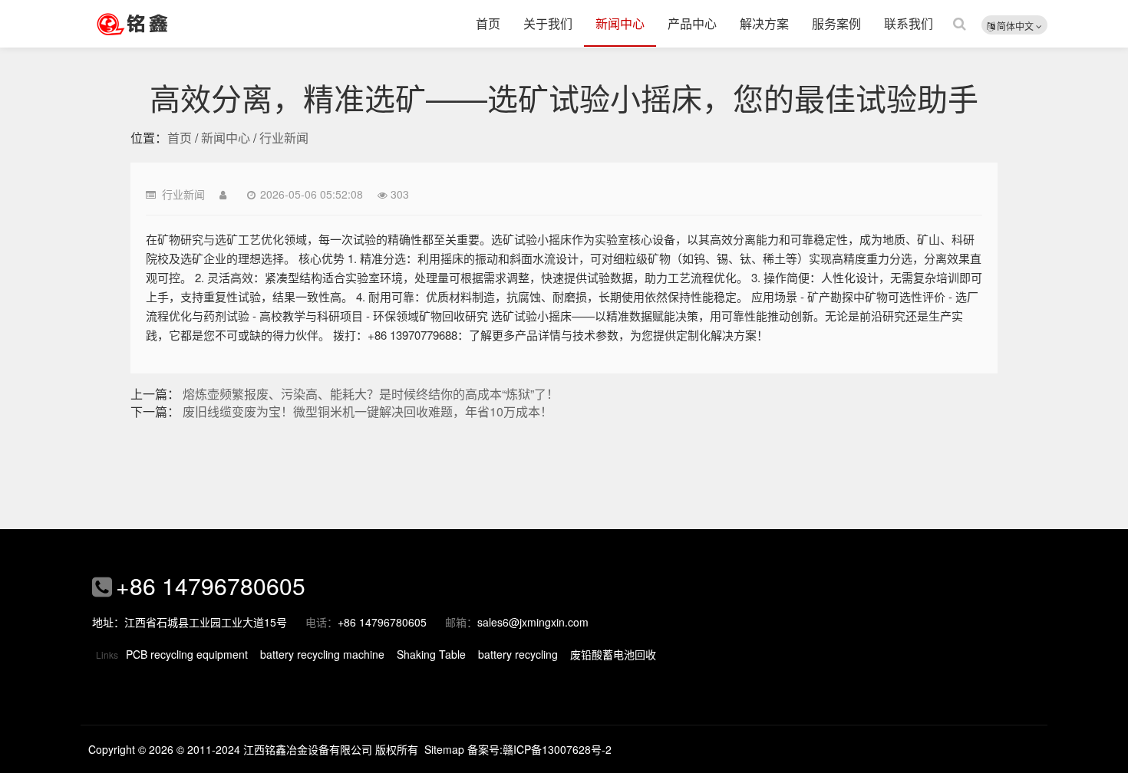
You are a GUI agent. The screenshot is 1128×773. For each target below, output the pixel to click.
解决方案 (764, 23)
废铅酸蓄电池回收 (613, 654)
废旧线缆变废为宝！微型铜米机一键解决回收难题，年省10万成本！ (367, 411)
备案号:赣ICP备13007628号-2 (539, 749)
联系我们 (908, 23)
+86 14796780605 (210, 585)
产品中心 (692, 23)
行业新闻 (283, 137)
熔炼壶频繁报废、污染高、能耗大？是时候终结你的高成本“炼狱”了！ (371, 394)
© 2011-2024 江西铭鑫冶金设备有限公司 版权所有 (297, 749)
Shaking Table (431, 654)
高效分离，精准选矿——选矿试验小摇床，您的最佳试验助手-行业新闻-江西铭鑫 (153, 23)
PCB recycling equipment (187, 654)
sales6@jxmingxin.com (533, 622)
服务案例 (836, 23)
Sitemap (444, 749)
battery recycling (518, 654)
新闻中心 (620, 23)
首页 (488, 23)
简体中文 (1015, 25)
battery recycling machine (322, 654)
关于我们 (547, 23)
